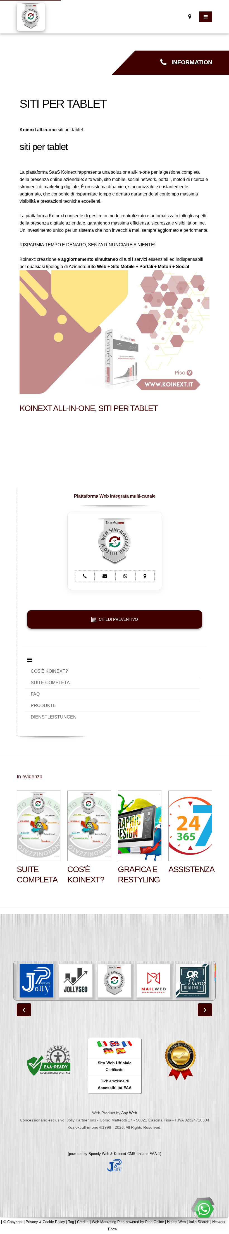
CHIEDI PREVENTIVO (117, 619)
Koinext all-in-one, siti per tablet (89, 408)
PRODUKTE (43, 705)
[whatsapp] (204, 1209)
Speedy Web (99, 1154)
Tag (71, 1222)
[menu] (205, 16)
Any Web (129, 1113)
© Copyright (13, 1222)
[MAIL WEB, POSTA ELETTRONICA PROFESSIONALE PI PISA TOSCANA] (115, 980)
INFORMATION (189, 62)
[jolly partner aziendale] (114, 1165)
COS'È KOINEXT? (49, 671)
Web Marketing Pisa (108, 1222)
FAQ (35, 694)
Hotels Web (176, 1222)
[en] (114, 1044)
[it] (102, 1044)
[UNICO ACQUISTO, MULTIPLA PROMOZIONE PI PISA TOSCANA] (193, 980)
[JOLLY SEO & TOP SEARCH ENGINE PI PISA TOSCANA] (37, 980)
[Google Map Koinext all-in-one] (189, 16)
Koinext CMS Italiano (131, 1154)
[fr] (126, 1044)
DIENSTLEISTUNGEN (54, 717)
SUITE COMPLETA (50, 682)
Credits (83, 1222)
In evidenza (29, 776)
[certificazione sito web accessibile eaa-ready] (48, 1060)
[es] (120, 1051)
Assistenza (191, 869)
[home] (31, 16)
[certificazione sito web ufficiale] (180, 1060)
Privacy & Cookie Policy (45, 1222)
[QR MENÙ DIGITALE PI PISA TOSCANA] (154, 980)
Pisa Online (154, 1222)
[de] (108, 1051)
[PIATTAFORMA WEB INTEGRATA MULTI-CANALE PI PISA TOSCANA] (76, 980)
